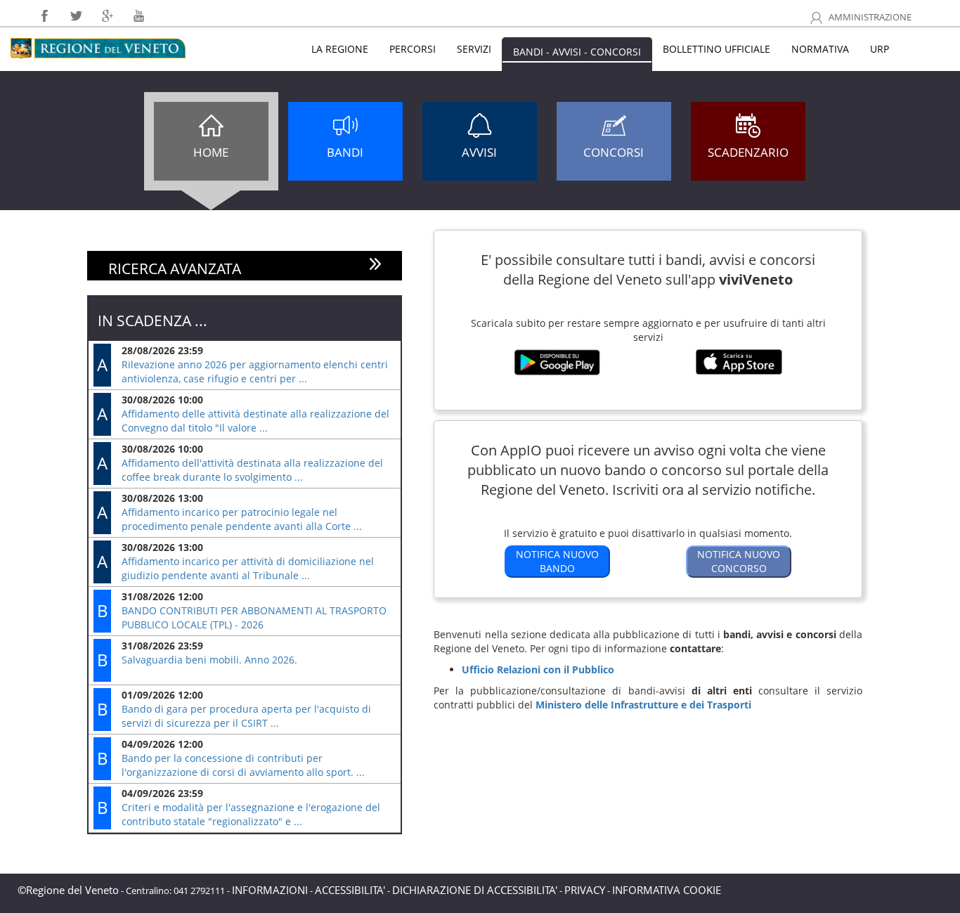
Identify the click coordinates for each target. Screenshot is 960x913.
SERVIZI (474, 49)
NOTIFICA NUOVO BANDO (557, 561)
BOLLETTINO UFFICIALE (716, 49)
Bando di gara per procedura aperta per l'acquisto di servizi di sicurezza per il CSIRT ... (246, 716)
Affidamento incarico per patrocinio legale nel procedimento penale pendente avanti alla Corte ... (242, 519)
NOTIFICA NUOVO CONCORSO (738, 561)
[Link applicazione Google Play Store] (557, 369)
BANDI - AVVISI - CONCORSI (577, 51)
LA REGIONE (339, 49)
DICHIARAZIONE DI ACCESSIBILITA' (474, 890)
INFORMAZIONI (270, 890)
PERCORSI (412, 49)
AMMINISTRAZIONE (869, 17)
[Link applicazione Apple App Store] (739, 369)
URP (879, 49)
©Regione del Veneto (68, 890)
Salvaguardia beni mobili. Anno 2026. (209, 659)
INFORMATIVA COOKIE (666, 890)
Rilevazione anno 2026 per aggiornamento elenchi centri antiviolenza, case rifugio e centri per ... (255, 371)
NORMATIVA (820, 49)
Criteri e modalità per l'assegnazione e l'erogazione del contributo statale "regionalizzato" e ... (251, 814)
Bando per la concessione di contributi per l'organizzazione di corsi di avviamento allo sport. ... (243, 765)
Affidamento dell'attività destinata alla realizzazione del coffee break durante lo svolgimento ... (252, 470)
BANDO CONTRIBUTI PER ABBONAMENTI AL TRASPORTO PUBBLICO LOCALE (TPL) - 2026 (254, 617)
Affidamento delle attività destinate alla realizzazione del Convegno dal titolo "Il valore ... (255, 420)
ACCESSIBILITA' (350, 890)
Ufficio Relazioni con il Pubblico (538, 669)
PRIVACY (584, 890)
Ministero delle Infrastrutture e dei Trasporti (643, 704)
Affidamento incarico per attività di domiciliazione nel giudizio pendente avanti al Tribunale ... (248, 568)
